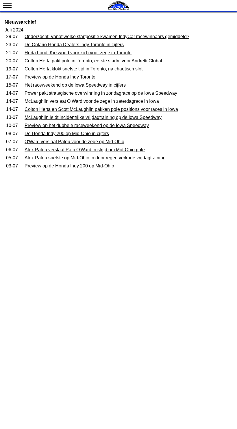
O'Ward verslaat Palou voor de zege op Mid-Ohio (74, 141)
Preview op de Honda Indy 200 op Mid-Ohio (69, 165)
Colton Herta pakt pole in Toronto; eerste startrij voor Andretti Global (93, 60)
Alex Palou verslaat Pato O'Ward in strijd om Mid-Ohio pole (85, 149)
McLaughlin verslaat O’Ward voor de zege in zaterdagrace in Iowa (92, 101)
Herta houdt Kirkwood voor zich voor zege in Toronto (78, 52)
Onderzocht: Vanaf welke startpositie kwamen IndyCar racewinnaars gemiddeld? (107, 36)
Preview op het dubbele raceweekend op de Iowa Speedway (87, 125)
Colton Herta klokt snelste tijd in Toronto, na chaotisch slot (83, 68)
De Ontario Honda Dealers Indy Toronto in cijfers (74, 44)
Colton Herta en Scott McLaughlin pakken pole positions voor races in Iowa (101, 109)
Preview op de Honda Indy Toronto (60, 76)
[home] (118, 9)
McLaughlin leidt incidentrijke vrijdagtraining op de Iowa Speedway (93, 117)
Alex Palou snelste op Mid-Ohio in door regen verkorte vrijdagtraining (95, 157)
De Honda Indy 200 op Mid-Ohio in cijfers (67, 133)
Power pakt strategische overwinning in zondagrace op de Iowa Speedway (101, 93)
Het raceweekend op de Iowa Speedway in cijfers (75, 85)
